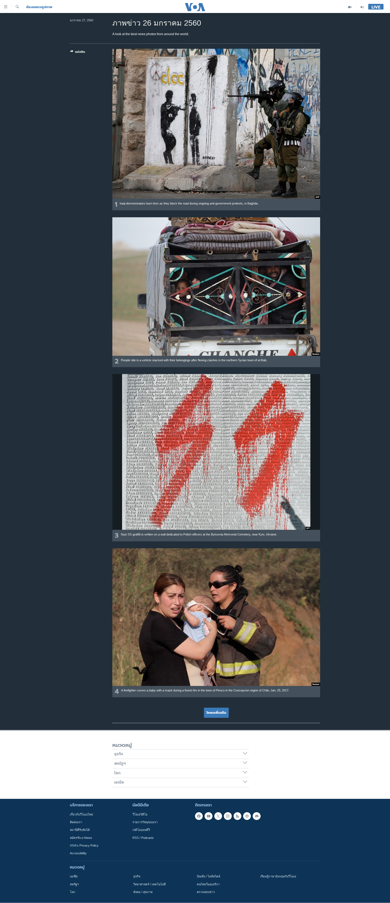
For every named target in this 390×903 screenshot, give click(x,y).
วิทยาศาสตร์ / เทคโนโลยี (149, 884)
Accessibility (78, 853)
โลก (72, 892)
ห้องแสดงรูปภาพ (39, 7)
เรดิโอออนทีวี (141, 830)
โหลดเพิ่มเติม (216, 712)
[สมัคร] (256, 816)
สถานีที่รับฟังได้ (80, 830)
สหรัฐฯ (74, 884)
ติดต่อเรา (76, 822)
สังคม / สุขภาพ (143, 892)
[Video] (350, 7)
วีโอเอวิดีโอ (139, 814)
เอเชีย (74, 876)
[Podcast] (247, 816)
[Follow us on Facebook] (199, 816)
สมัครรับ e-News (81, 837)
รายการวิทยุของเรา (145, 822)
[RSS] (237, 816)
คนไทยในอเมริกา (208, 884)
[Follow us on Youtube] (208, 816)
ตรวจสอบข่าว (206, 892)
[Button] (77, 52)
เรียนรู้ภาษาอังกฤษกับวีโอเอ (278, 876)
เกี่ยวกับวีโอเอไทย (81, 814)
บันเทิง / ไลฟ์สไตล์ (208, 876)
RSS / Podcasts (143, 837)
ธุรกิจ (136, 876)
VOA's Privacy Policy (84, 845)
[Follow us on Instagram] (228, 816)
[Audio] (362, 7)
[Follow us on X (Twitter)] (218, 816)
